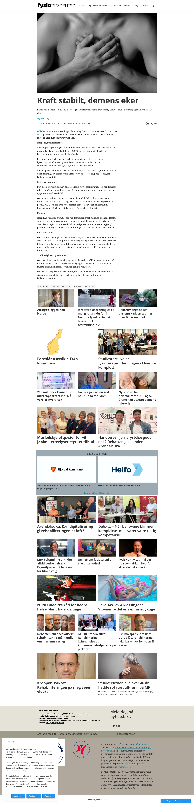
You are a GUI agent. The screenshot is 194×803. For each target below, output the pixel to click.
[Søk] (154, 6)
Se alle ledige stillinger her (97, 493)
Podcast (126, 5)
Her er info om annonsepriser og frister (64, 720)
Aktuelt (82, 5)
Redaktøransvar (126, 733)
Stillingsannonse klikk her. (90, 720)
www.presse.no (125, 767)
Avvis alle (49, 796)
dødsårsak (43, 286)
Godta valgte (34, 796)
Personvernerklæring (80, 714)
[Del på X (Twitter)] (151, 123)
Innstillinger (18, 796)
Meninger (117, 5)
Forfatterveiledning (101, 5)
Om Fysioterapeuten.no (55, 723)
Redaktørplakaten (141, 744)
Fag (89, 5)
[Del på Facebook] (147, 123)
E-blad (145, 5)
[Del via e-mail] (155, 123)
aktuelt (77, 286)
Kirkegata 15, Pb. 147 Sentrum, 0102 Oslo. (55, 714)
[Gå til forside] (56, 5)
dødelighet (89, 286)
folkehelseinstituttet (61, 286)
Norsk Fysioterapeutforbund (57, 718)
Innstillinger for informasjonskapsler (175, 801)
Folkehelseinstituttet (47, 131)
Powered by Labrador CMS (97, 800)
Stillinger (136, 5)
